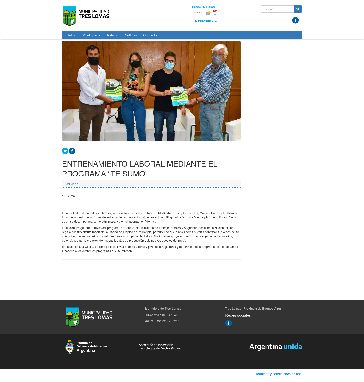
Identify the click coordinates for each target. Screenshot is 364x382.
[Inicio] (87, 15)
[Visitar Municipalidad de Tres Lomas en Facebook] (295, 20)
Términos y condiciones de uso (278, 373)
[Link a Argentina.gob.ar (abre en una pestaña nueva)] (275, 346)
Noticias (131, 35)
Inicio (72, 35)
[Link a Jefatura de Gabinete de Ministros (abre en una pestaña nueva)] (86, 346)
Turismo (112, 35)
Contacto (150, 35)
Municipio (90, 35)
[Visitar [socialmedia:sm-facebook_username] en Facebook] (72, 150)
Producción (70, 184)
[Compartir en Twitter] (65, 150)
